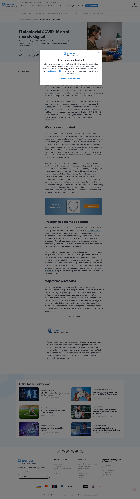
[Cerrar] (99, 52)
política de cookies (55, 71)
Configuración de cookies (70, 78)
